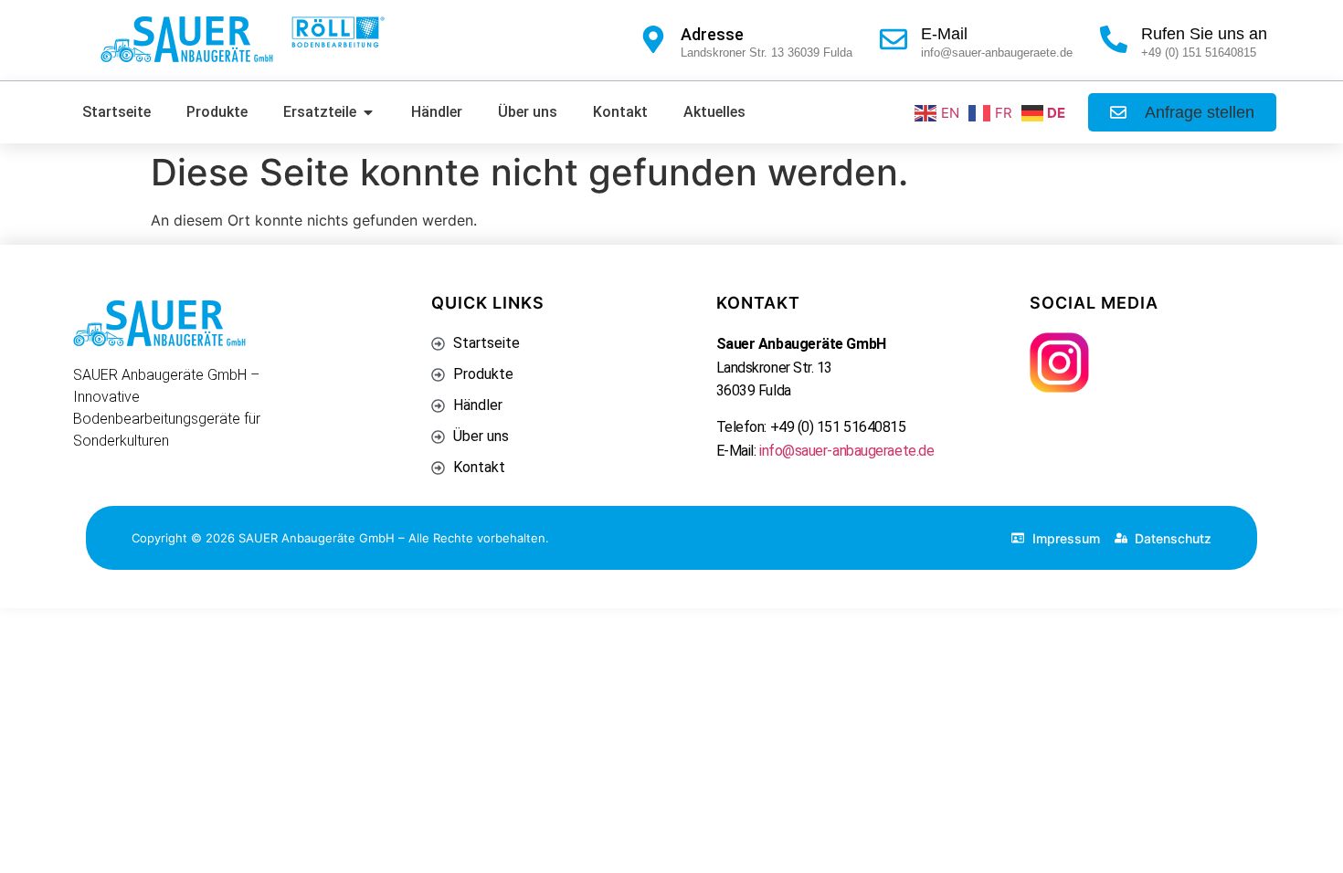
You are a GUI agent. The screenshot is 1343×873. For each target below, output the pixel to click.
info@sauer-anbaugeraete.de (846, 450)
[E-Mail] (893, 39)
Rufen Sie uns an (1204, 34)
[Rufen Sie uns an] (1113, 39)
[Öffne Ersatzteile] (368, 112)
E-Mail (944, 34)
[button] (1182, 112)
